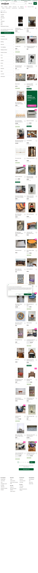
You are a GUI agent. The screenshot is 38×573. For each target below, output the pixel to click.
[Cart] (29, 3)
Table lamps (2, 486)
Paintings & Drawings (4, 488)
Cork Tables (21, 482)
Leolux (11, 479)
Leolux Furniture (12, 480)
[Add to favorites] (25, 29)
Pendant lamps (3, 479)
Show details (29, 292)
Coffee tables (3, 480)
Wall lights (2, 489)
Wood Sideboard (31, 479)
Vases (2, 482)
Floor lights (2, 485)
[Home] (5, 3)
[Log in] (31, 3)
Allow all (28, 294)
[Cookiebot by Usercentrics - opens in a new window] (29, 284)
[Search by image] (26, 3)
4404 (28, 462)
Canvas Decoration (22, 480)
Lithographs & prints (4, 483)
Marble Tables (31, 483)
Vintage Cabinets (12, 491)
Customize (19, 294)
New (4, 10)
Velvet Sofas (31, 482)
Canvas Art (21, 479)
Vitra (29, 480)
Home (2, 10)
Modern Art (12, 487)
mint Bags (21, 487)
